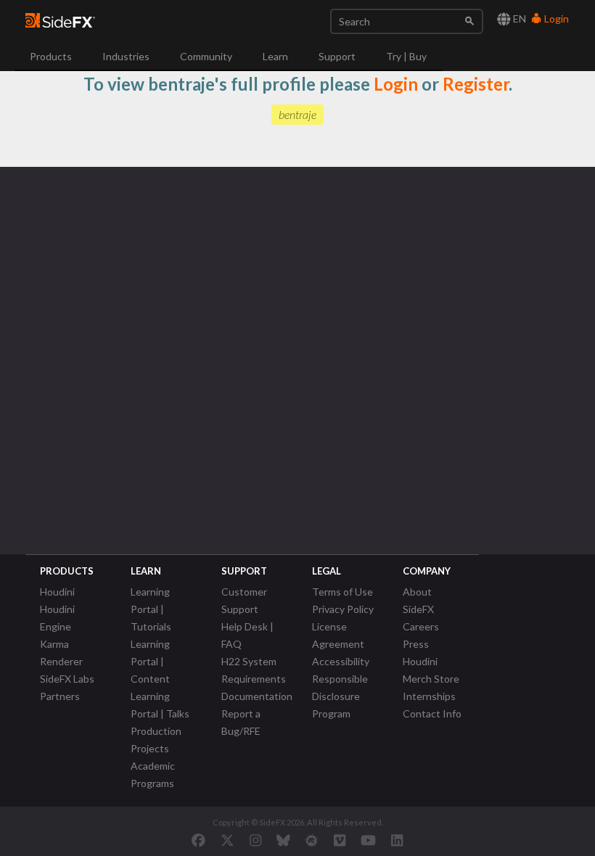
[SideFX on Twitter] (227, 840)
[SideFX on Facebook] (198, 840)
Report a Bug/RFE (240, 722)
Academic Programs (153, 774)
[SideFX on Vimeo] (339, 840)
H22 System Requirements (253, 670)
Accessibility (340, 661)
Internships (429, 696)
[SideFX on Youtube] (368, 840)
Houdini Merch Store (431, 670)
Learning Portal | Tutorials (151, 609)
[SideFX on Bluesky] (283, 840)
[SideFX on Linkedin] (397, 840)
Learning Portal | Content (150, 661)
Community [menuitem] (206, 56)
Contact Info (432, 713)
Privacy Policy (343, 609)
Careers (421, 626)
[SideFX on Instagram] (255, 840)
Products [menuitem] (51, 56)
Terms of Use (342, 591)
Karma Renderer (61, 652)
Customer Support (244, 600)
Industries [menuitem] (125, 56)
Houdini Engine (57, 618)
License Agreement (338, 635)
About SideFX (418, 600)
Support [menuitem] (337, 56)
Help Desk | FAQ (247, 635)
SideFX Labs (67, 678)
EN (518, 18)
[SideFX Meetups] (312, 840)
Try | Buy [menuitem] (406, 56)
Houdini (57, 591)
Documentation (256, 696)
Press (416, 644)
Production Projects (156, 739)
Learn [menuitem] (275, 56)
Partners (60, 696)
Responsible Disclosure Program (340, 696)
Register (476, 83)
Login (555, 18)
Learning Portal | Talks (160, 705)
